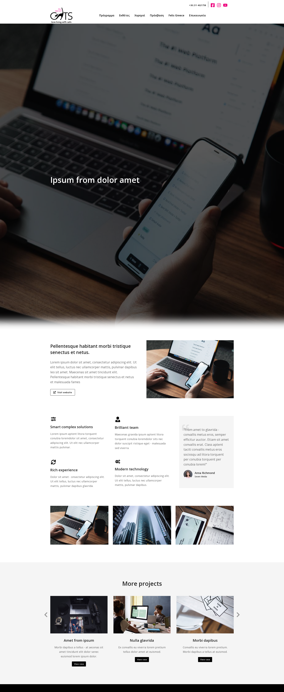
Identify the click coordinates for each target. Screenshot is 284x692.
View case (79, 664)
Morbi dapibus (205, 640)
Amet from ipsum (79, 640)
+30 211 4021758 (197, 5)
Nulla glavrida (142, 640)
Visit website (64, 392)
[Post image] (79, 614)
